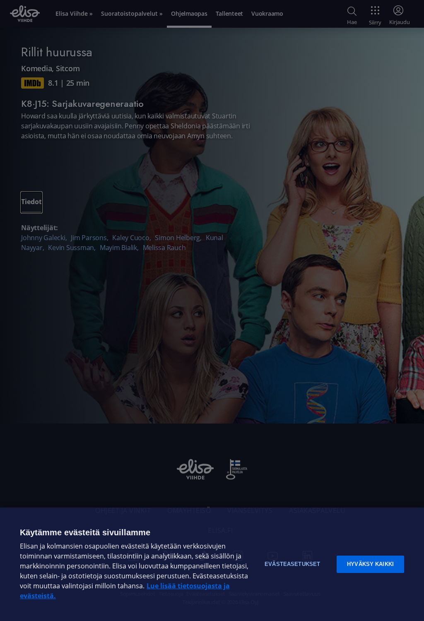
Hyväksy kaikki (370, 564)
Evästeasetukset (292, 564)
